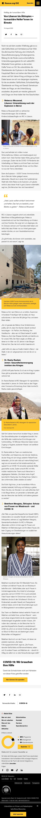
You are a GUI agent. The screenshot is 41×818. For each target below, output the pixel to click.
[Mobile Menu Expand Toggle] (38, 3)
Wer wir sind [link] (6, 717)
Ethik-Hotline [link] (21, 717)
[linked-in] (16, 34)
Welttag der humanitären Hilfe (14, 12)
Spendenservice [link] (21, 726)
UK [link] (15, 779)
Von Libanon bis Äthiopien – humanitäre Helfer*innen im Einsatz (19, 19)
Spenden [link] (30, 3)
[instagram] (7, 770)
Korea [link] (26, 779)
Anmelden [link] (13, 763)
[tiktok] (17, 770)
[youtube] (12, 770)
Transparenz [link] (35, 783)
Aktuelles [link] (5, 729)
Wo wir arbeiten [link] (7, 720)
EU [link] (11, 779)
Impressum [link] (27, 783)
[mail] (21, 34)
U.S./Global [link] (5, 779)
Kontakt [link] (19, 720)
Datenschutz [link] (18, 783)
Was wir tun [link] (6, 723)
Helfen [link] (4, 726)
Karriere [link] (19, 723)
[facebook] (11, 34)
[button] (25, 746)
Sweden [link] (19, 779)
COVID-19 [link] (23, 703)
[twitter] (6, 34)
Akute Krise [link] (8, 713)
